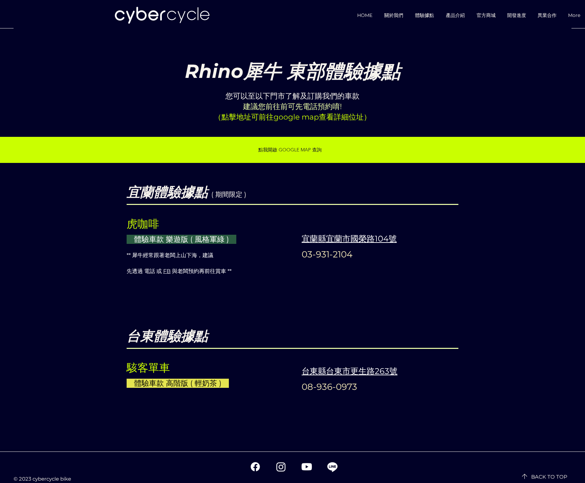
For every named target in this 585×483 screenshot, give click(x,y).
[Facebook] (255, 467)
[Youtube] (307, 467)
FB (167, 271)
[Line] (332, 467)
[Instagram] (281, 467)
